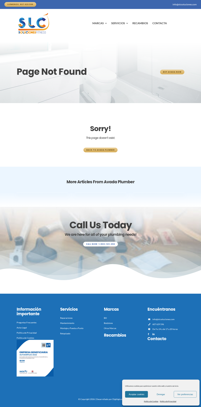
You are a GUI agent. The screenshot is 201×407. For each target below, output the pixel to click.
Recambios (115, 335)
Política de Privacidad (168, 401)
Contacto (156, 339)
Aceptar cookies (136, 394)
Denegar (161, 394)
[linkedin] (153, 334)
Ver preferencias (185, 394)
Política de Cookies (151, 401)
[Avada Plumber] (34, 13)
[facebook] (148, 334)
